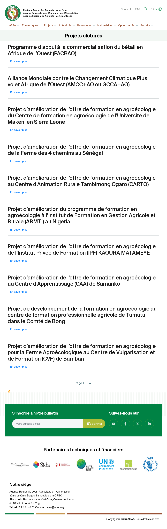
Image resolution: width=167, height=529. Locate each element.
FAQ (137, 9)
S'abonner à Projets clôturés (9, 391)
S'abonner (95, 423)
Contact (126, 9)
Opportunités (126, 25)
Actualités (65, 25)
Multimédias (105, 25)
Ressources (84, 25)
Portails (145, 25)
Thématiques (30, 25)
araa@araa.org (55, 507)
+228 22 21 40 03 (24, 507)
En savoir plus (18, 61)
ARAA (12, 25)
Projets (48, 25)
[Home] (13, 13)
